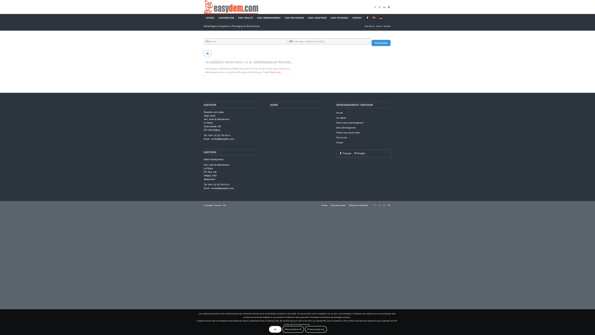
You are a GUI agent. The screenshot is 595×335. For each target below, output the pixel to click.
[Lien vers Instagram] (379, 7)
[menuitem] (210, 18)
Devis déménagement (346, 127)
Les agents (341, 117)
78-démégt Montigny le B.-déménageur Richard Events (256, 62)
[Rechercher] (389, 18)
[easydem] (231, 7)
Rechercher (383, 43)
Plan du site (341, 137)
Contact (339, 142)
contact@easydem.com (222, 138)
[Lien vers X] (389, 7)
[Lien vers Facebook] (375, 7)
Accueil (339, 112)
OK (275, 329)
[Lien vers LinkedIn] (384, 7)
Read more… (276, 72)
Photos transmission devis (348, 132)
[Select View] (207, 53)
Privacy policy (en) (315, 329)
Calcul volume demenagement (349, 122)
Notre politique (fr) (293, 329)
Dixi (224, 205)
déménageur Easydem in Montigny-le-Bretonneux (232, 26)
